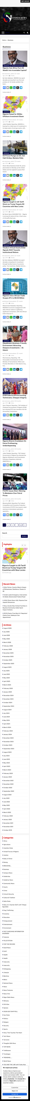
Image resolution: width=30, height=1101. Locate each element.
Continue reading (6, 92)
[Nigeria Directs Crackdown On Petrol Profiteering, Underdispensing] (15, 432)
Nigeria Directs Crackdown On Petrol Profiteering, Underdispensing (14, 443)
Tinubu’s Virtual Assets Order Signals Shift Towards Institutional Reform (14, 250)
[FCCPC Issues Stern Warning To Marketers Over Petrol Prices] (15, 481)
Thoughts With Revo (17, 65)
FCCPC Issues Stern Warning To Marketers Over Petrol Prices (14, 493)
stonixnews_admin (9, 73)
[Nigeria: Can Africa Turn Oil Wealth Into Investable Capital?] (15, 59)
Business (6, 65)
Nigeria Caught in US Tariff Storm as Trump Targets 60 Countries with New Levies (13, 204)
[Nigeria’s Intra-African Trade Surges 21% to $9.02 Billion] (15, 286)
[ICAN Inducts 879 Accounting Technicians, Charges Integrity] (15, 386)
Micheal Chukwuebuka (10, 119)
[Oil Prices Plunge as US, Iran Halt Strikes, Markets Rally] (15, 147)
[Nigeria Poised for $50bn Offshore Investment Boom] (15, 104)
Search (4, 533)
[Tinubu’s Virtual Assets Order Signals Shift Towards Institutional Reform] (15, 238)
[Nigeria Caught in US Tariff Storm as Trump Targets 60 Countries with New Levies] (15, 192)
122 (21, 525)
